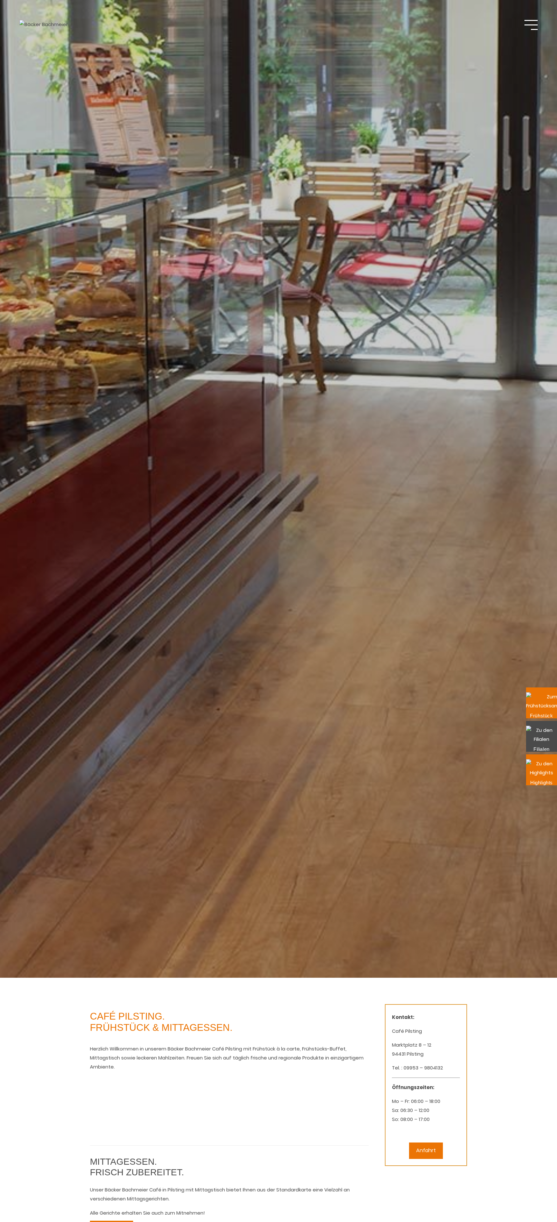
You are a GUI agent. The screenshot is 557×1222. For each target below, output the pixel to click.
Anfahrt (426, 1150)
